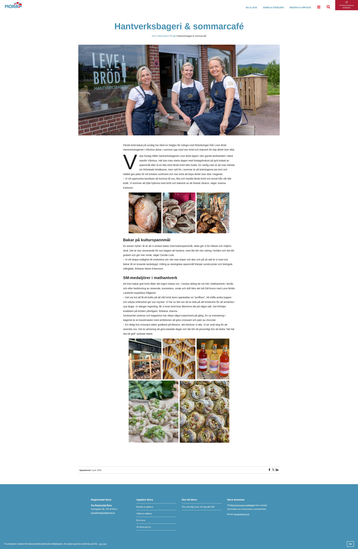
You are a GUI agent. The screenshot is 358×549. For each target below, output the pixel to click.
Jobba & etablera (273, 7)
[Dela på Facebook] (269, 470)
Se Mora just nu (143, 527)
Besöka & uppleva (300, 7)
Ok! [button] (350, 544)
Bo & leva (251, 7)
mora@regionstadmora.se (103, 513)
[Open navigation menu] (318, 7)
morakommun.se (241, 514)
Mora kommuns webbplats (242, 505)
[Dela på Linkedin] (277, 470)
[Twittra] (273, 470)
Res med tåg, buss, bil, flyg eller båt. (198, 507)
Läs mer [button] (103, 544)
